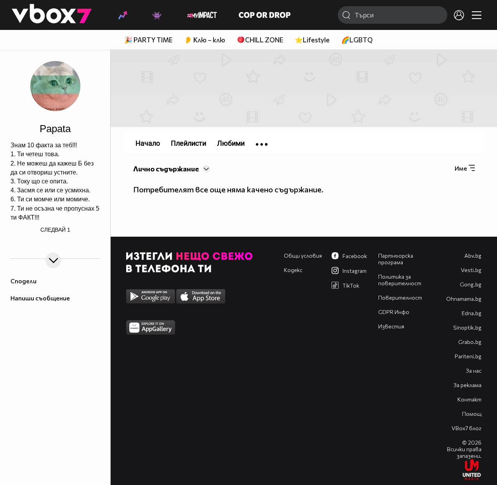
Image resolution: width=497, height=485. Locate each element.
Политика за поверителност (399, 279)
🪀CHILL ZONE (260, 40)
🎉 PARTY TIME (148, 40)
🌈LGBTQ (357, 40)
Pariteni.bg (468, 356)
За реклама (467, 385)
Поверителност (400, 297)
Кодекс (293, 270)
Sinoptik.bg (467, 327)
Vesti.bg (471, 270)
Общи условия (303, 255)
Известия (391, 326)
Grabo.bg (469, 341)
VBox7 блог (466, 428)
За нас (473, 370)
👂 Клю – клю (204, 40)
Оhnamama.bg (463, 298)
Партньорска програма (395, 258)
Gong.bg (470, 284)
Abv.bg (472, 255)
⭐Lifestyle (312, 40)
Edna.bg (471, 313)
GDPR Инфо (393, 312)
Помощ (471, 413)
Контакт (469, 399)
